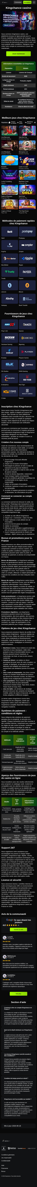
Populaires (4, 122)
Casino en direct (13, 122)
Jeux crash (20, 122)
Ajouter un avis (18, 929)
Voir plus (18, 993)
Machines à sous (30, 122)
